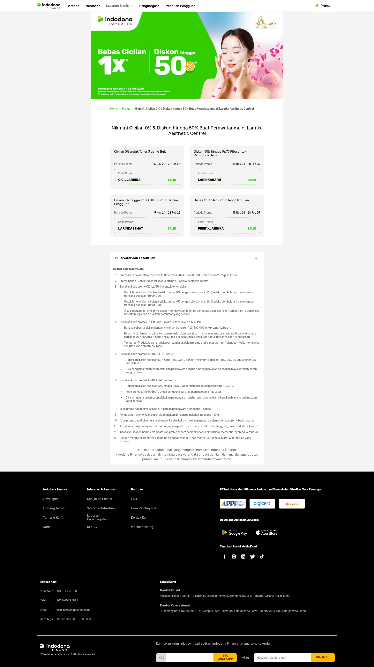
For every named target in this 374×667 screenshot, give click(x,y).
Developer (50, 499)
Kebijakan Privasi (99, 499)
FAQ (134, 499)
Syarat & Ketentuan (101, 508)
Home (114, 108)
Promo (126, 108)
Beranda (73, 6)
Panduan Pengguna (180, 6)
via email (323, 657)
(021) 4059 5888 (67, 600)
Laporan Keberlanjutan (97, 517)
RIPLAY (92, 527)
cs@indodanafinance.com (73, 610)
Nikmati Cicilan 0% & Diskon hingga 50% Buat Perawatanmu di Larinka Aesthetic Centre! (194, 108)
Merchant (93, 6)
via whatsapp (225, 657)
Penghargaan (149, 6)
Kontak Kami (140, 517)
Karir (46, 527)
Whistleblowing (142, 527)
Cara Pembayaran (144, 508)
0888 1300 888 (67, 591)
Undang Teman (54, 508)
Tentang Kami (53, 517)
